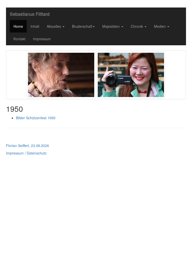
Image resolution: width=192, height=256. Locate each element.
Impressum (42, 38)
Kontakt (20, 38)
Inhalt (34, 26)
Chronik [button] (137, 26)
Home (18, 26)
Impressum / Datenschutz (26, 153)
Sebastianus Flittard (30, 13)
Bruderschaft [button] (82, 26)
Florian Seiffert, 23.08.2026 (27, 145)
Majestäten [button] (111, 26)
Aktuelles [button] (54, 26)
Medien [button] (160, 26)
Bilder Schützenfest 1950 (36, 117)
